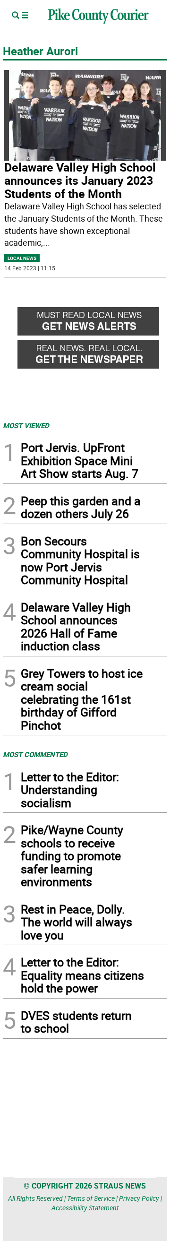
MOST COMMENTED (35, 754)
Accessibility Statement (85, 1207)
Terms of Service (91, 1198)
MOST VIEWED (26, 425)
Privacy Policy (139, 1198)
